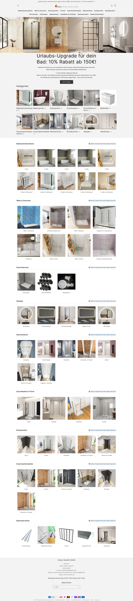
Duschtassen (72, 108)
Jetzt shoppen (66, 82)
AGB (92, 599)
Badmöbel (104, 108)
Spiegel (87, 132)
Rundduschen (72, 132)
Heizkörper (105, 132)
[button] (18, 5)
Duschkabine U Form (90, 109)
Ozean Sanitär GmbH (66, 44)
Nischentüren (55, 132)
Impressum (96, 599)
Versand (68, 599)
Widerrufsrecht (86, 599)
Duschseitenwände (41, 132)
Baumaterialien (23, 521)
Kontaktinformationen (76, 599)
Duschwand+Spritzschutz (24, 133)
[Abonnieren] (78, 587)
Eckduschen (55, 108)
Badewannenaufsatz (24, 109)
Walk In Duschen (23, 201)
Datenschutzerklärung (60, 599)
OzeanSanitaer (41, 599)
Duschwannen (22, 267)
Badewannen (38, 108)
